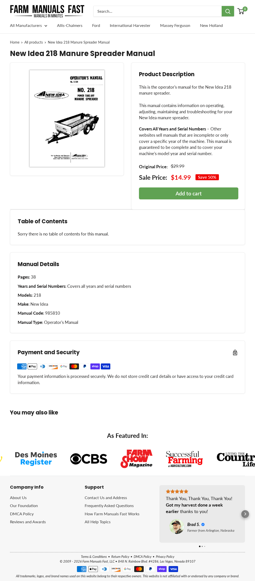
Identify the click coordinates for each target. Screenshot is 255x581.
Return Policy (120, 557)
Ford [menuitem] (96, 25)
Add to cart (189, 193)
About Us (18, 497)
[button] (159, 514)
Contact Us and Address (106, 497)
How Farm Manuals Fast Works (112, 513)
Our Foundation (24, 505)
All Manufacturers (26, 25)
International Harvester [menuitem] (130, 25)
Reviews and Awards (28, 521)
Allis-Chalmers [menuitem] (69, 25)
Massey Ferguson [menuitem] (175, 25)
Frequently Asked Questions (109, 505)
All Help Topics (98, 521)
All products (33, 42)
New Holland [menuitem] (211, 25)
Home (14, 42)
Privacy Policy (165, 557)
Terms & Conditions (94, 557)
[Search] (228, 11)
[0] (241, 11)
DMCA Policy (22, 513)
